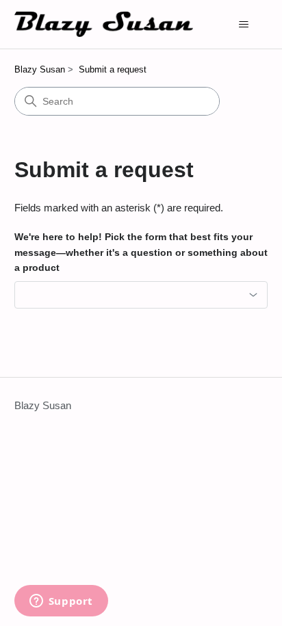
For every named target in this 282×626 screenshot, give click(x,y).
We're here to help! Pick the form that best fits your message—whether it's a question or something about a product (141, 252)
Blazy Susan (39, 69)
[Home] (104, 24)
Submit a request (112, 69)
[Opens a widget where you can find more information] (61, 602)
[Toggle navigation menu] (243, 25)
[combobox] (141, 295)
